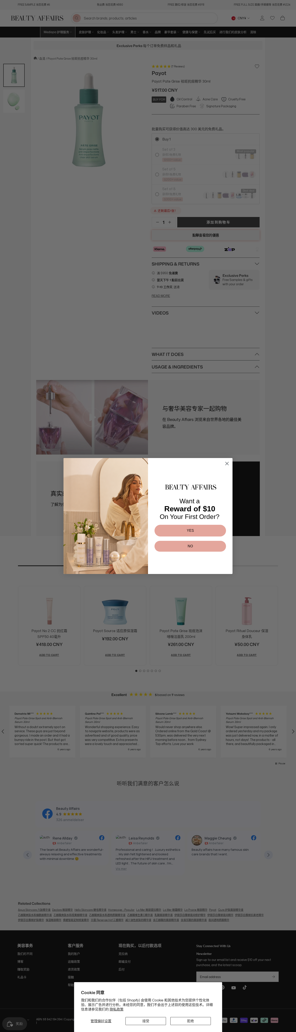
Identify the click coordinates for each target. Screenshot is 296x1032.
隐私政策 (117, 1009)
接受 (145, 1021)
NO (190, 546)
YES (190, 530)
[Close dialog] (227, 463)
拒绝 (190, 1021)
